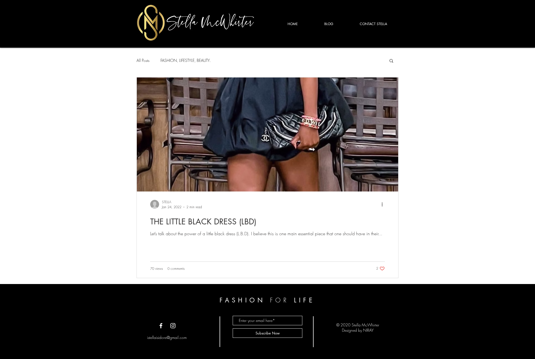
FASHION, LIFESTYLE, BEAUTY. (185, 60)
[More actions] (384, 204)
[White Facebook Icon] (160, 325)
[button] (391, 61)
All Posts (143, 60)
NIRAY (368, 330)
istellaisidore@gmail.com (167, 337)
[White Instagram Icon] (172, 325)
